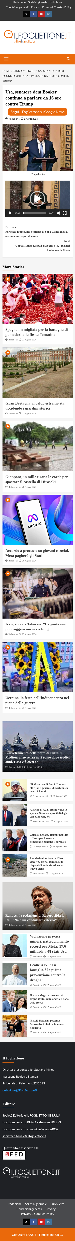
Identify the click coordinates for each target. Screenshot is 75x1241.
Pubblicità (56, 2)
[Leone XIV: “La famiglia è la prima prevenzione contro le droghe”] (14, 974)
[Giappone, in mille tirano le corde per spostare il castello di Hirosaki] (37, 446)
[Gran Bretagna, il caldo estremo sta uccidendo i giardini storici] (37, 372)
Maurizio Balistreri (41, 821)
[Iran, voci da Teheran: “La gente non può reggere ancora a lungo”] (37, 593)
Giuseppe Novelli (40, 796)
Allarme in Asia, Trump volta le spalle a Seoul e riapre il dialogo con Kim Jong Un (48, 813)
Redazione (19, 2)
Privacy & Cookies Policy (56, 7)
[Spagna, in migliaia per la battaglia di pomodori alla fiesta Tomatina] (37, 299)
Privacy (35, 7)
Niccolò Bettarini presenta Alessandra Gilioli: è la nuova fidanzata (47, 1024)
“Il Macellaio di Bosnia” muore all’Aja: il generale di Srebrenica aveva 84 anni (49, 788)
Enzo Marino (39, 873)
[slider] (34, 213)
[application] (37, 199)
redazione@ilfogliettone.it (19, 1090)
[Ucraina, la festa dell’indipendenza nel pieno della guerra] (37, 667)
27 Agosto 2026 (29, 340)
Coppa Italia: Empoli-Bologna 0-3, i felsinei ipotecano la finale (42, 245)
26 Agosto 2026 (29, 487)
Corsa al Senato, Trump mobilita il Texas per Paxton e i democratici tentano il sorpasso (49, 838)
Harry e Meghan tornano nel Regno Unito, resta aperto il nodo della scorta (49, 999)
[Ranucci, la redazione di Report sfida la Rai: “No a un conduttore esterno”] (37, 906)
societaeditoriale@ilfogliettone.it (24, 1136)
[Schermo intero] (65, 213)
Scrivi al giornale (37, 2)
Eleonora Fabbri (15, 767)
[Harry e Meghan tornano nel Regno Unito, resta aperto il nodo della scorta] (14, 1001)
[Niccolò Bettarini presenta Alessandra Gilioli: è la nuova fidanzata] (14, 1026)
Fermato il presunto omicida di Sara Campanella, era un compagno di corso (36, 231)
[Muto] (59, 213)
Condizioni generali (17, 7)
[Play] (10, 213)
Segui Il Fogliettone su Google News (38, 112)
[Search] (68, 58)
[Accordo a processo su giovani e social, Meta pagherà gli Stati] (37, 520)
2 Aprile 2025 (31, 118)
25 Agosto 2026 (29, 634)
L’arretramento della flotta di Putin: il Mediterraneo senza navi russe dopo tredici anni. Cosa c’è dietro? (37, 757)
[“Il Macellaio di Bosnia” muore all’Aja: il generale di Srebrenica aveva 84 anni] (14, 790)
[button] (37, 199)
